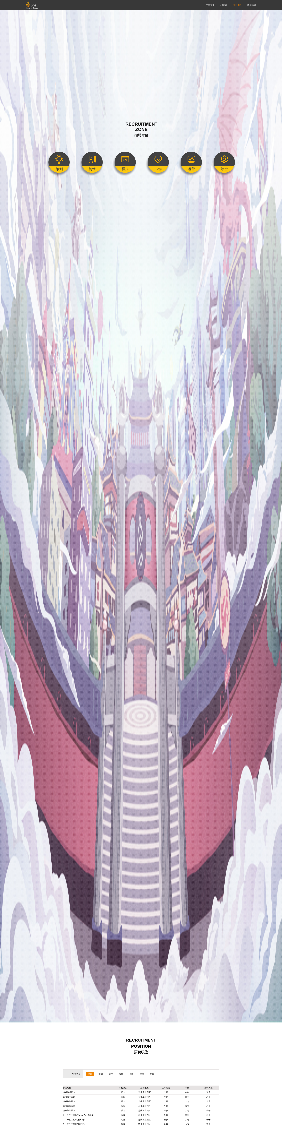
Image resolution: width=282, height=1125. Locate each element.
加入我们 (237, 5)
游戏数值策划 (69, 1101)
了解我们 (224, 5)
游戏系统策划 (69, 1106)
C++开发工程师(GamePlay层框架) (78, 1115)
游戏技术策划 (69, 1092)
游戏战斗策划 (69, 1110)
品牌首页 (210, 5)
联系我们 (251, 5)
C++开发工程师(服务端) (74, 1119)
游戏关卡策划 (69, 1097)
